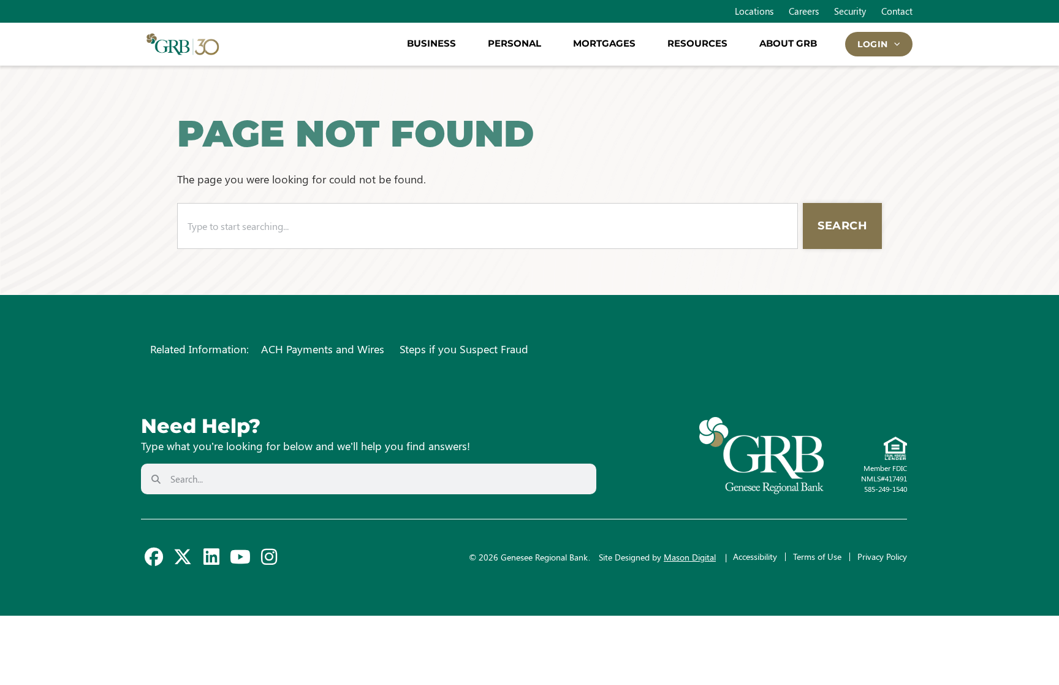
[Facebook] (154, 557)
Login (872, 44)
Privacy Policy (882, 556)
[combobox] (487, 226)
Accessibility (755, 556)
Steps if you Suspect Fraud (464, 349)
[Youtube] (240, 557)
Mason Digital (690, 557)
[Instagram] (269, 557)
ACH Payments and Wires (322, 349)
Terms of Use (817, 556)
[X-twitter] (182, 557)
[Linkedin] (211, 557)
